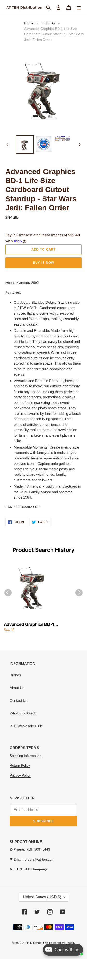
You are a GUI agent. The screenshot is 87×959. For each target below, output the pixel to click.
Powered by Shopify (62, 943)
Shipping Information (25, 756)
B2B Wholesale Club (26, 726)
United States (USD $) (42, 897)
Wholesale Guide (23, 713)
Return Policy (20, 765)
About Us (17, 688)
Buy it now (43, 262)
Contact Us (19, 700)
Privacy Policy (20, 775)
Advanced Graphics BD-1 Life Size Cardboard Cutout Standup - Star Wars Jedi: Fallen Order (30, 624)
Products (48, 23)
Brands (15, 675)
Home (28, 23)
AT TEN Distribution (35, 943)
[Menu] (79, 7)
